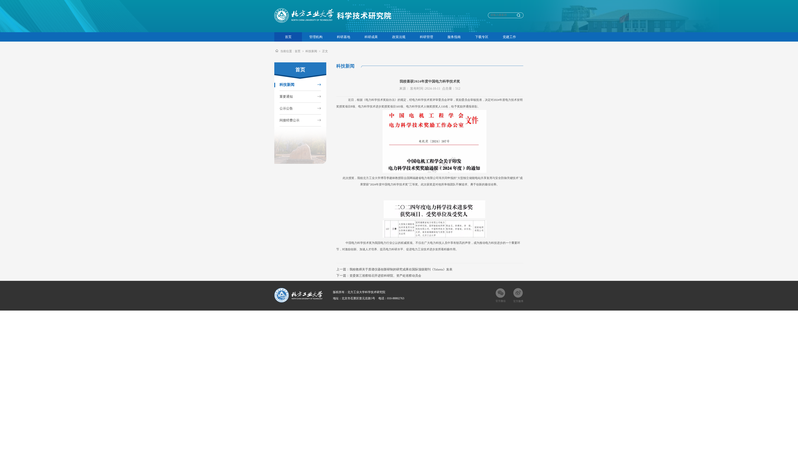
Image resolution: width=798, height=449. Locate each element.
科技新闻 (311, 51)
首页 (288, 37)
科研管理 (426, 37)
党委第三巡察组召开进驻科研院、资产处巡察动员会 (385, 275)
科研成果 (371, 37)
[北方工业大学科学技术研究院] (335, 21)
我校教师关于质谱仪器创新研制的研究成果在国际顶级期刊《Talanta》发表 (401, 269)
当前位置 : (287, 51)
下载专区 (481, 37)
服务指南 (454, 37)
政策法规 (398, 37)
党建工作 (509, 37)
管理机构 (316, 37)
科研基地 (343, 37)
